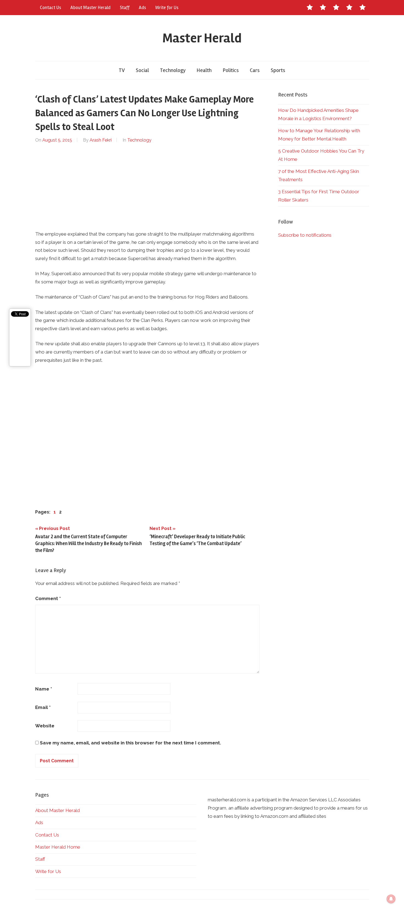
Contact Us (50, 7)
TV (122, 70)
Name (43, 689)
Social (142, 70)
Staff (124, 7)
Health (204, 70)
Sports (278, 70)
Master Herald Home (57, 847)
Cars (255, 70)
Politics (231, 70)
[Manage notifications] (391, 899)
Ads (142, 7)
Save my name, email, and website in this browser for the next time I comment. (130, 743)
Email (43, 707)
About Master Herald (90, 7)
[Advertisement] (147, 186)
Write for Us (166, 7)
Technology (173, 70)
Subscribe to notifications (304, 235)
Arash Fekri (101, 140)
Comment (48, 598)
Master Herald (202, 38)
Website (44, 725)
